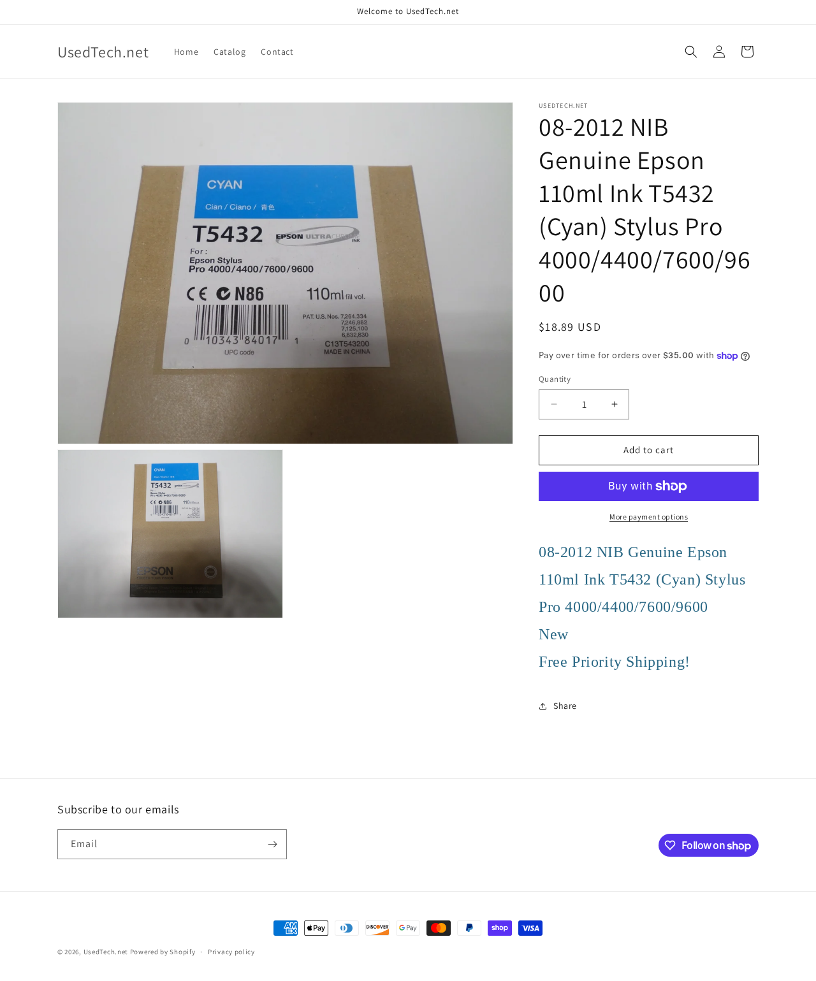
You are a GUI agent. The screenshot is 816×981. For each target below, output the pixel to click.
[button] (691, 52)
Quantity (555, 379)
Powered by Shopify (163, 951)
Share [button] (565, 705)
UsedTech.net (106, 951)
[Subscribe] (272, 844)
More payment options (648, 516)
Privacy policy (231, 951)
